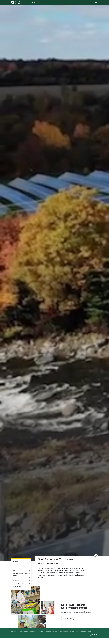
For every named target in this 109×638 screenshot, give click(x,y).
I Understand (94, 634)
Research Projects (67, 618)
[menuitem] (21, 566)
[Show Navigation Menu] (95, 2)
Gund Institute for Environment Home (20, 566)
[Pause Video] (95, 556)
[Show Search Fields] (91, 2)
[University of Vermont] (10, 4)
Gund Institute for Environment (36, 3)
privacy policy (89, 631)
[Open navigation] (29, 561)
